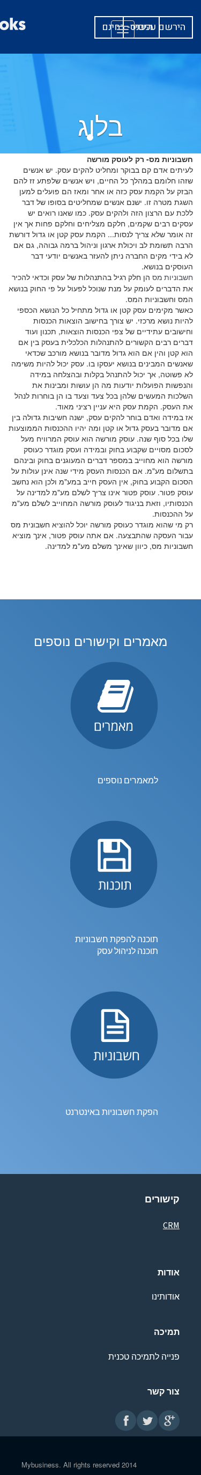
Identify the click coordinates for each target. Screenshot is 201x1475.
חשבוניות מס (172, 277)
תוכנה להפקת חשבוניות (115, 939)
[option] (90, 137)
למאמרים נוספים (128, 780)
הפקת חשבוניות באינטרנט (111, 1111)
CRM (171, 1225)
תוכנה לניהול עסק (126, 950)
